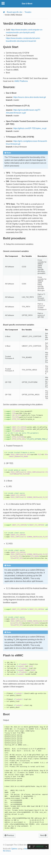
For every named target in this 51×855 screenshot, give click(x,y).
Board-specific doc (15, 12)
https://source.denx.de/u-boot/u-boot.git (29, 97)
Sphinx (14, 849)
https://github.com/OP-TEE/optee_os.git (29, 128)
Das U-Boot (27, 4)
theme (27, 849)
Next (42, 835)
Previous (10, 835)
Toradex (28, 12)
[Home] (4, 12)
